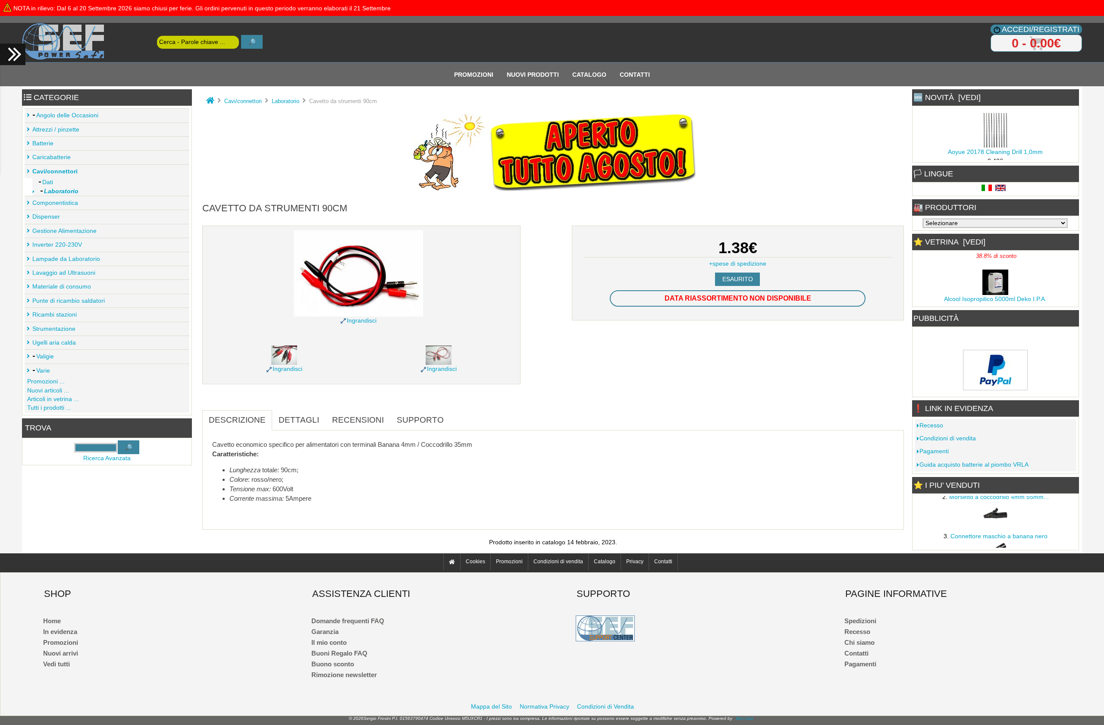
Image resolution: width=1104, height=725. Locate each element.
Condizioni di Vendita (605, 706)
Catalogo (589, 74)
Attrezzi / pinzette (55, 129)
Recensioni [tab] (358, 419)
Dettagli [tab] (299, 419)
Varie (43, 370)
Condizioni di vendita (947, 438)
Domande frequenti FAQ (347, 621)
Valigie (45, 356)
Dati (47, 182)
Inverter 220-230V (57, 245)
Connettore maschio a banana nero (999, 533)
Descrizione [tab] (237, 419)
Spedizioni (860, 621)
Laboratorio (285, 101)
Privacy (634, 562)
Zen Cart (744, 718)
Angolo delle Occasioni (67, 115)
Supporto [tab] (420, 419)
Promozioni (473, 74)
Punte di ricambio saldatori (68, 301)
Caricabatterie (51, 157)
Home (52, 621)
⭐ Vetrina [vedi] (949, 242)
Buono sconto (332, 664)
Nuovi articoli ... (48, 390)
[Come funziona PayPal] (995, 388)
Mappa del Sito (491, 706)
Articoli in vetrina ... (53, 399)
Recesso (931, 425)
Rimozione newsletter (344, 674)
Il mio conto (329, 642)
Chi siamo (859, 642)
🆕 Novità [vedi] (947, 97)
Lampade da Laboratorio (66, 259)
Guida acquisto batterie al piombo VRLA (974, 464)
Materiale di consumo (61, 286)
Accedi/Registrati (1040, 29)
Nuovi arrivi (60, 653)
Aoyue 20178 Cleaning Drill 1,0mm (995, 148)
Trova (38, 428)
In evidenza (60, 631)
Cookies (475, 562)
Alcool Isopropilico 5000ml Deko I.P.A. (995, 295)
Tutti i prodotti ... (49, 408)
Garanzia (325, 631)
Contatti (635, 74)
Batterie (42, 143)
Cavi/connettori (243, 101)
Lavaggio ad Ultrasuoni (63, 273)
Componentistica (55, 203)
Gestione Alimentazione (64, 231)
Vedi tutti (56, 664)
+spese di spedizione (737, 263)
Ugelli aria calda (54, 342)
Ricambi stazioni (54, 314)
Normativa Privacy (544, 706)
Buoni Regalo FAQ (339, 653)
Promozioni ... (46, 381)
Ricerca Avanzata (107, 458)
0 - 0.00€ (1036, 43)
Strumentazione (53, 329)
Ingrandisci (287, 369)
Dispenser (46, 216)
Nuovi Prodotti (533, 74)
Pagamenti (934, 451)
